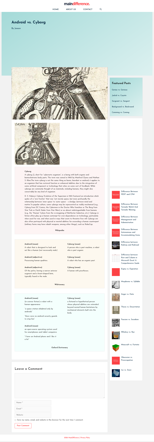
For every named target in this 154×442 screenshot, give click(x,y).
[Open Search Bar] (100, 9)
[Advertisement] (74, 46)
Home (55, 9)
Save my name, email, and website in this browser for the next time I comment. (50, 420)
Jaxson (17, 28)
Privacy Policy (85, 438)
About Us (71, 9)
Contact (87, 9)
